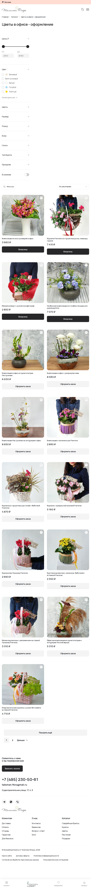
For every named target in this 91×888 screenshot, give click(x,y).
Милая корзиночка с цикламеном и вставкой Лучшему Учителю (21, 641)
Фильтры (10, 186)
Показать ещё (45, 732)
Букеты (65, 827)
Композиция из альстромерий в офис (17, 239)
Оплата (5, 827)
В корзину (23, 249)
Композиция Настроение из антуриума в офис (21, 441)
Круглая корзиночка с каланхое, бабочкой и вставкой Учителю (65, 574)
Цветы (65, 831)
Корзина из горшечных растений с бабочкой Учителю (21, 507)
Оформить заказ (23, 386)
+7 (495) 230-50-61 (20, 779)
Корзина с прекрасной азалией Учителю (64, 506)
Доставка (6, 823)
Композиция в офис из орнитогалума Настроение (17, 374)
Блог (34, 835)
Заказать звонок (12, 768)
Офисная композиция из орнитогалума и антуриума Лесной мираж (64, 641)
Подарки (66, 838)
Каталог (14, 17)
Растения (66, 835)
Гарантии (6, 835)
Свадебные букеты (70, 823)
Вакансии (36, 827)
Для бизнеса (7, 838)
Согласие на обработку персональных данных (20, 860)
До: (18, 52)
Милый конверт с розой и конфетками (18, 306)
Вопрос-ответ (38, 831)
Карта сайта (7, 856)
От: (3, 52)
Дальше (21, 740)
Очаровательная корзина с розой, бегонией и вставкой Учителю (21, 709)
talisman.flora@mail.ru (14, 785)
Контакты (36, 823)
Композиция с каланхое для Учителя (62, 441)
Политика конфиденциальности (46, 856)
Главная (5, 17)
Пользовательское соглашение (55, 860)
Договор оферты (22, 856)
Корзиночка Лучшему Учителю (15, 573)
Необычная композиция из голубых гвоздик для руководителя (67, 307)
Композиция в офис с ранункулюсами (63, 373)
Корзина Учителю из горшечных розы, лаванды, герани (67, 240)
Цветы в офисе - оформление (33, 17)
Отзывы (5, 831)
